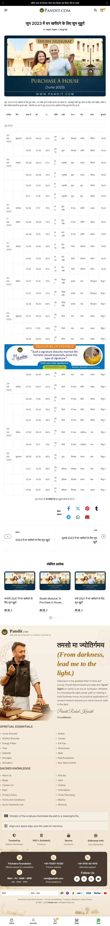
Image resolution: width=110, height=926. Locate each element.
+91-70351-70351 (53, 863)
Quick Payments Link (12, 804)
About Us (7, 775)
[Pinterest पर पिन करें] (87, 508)
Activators (7, 762)
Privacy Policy (9, 795)
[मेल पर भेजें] (87, 517)
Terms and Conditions (13, 799)
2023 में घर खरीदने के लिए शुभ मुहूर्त (32, 539)
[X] (84, 879)
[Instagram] (91, 879)
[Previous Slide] (4, 3)
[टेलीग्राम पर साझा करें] (68, 517)
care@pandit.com (53, 878)
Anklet (61, 733)
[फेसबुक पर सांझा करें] (68, 508)
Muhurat (62, 804)
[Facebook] (77, 879)
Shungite (6, 758)
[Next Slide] (106, 3)
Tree (4, 748)
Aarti (60, 780)
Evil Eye (62, 743)
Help (4, 790)
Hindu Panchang (66, 795)
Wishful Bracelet (10, 738)
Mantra (61, 799)
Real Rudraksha (66, 758)
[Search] (95, 10)
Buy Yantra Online (67, 762)
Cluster (61, 738)
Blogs (5, 780)
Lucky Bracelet (9, 733)
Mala (60, 753)
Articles (62, 775)
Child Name (64, 790)
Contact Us (8, 785)
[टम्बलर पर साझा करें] (96, 508)
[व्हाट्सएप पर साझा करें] (77, 517)
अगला (95, 530)
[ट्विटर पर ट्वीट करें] (77, 508)
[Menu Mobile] (7, 10)
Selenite (6, 753)
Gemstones (64, 748)
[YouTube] (98, 879)
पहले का (17, 532)
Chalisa (61, 785)
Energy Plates (9, 743)
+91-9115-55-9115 (87, 863)
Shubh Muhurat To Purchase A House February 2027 (50, 602)
